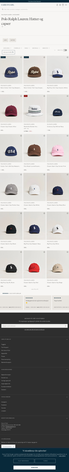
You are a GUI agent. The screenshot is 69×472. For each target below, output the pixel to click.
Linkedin (3, 411)
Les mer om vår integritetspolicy (34, 329)
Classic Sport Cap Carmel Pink (56, 166)
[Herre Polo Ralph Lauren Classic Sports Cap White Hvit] (34, 187)
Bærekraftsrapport (6, 362)
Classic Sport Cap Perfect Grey (10, 205)
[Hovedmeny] (66, 5)
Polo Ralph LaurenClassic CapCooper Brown (31, 166)
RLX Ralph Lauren (52, 124)
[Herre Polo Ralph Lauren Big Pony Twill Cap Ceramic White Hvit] (57, 70)
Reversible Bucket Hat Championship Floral (30, 126)
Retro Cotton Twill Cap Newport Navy (10, 88)
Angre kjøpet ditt (5, 383)
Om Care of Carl (5, 350)
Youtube (3, 408)
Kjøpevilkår (4, 353)
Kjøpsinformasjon (6, 374)
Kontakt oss (4, 377)
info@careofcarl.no (11, 426)
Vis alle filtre (7, 52)
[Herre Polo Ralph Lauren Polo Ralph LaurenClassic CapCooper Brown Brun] (34, 148)
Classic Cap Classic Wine (8, 126)
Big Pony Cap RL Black (7, 282)
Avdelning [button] (6, 48)
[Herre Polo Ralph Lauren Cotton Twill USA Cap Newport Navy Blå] (11, 148)
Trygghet (3, 344)
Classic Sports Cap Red (31, 282)
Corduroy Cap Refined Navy (55, 126)
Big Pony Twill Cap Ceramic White (57, 88)
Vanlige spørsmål (6, 380)
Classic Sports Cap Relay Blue (56, 205)
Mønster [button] (45, 48)
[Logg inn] (57, 5)
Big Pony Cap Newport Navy (32, 244)
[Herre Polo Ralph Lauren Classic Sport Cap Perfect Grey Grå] (11, 187)
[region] (34, 302)
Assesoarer (16, 14)
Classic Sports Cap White (31, 205)
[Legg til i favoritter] (21, 58)
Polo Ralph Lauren (6, 14)
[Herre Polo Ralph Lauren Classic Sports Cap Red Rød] (34, 264)
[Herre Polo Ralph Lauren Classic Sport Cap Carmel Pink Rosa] (57, 148)
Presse (3, 356)
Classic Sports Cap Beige (54, 282)
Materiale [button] (35, 48)
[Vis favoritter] (60, 5)
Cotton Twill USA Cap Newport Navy (10, 166)
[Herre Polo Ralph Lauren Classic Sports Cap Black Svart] (11, 226)
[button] (54, 50)
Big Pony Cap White (53, 244)
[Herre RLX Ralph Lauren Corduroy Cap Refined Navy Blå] (57, 108)
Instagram (4, 402)
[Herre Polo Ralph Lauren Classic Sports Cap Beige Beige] (57, 264)
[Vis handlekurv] (63, 4)
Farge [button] (26, 48)
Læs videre (62, 456)
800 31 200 (9, 428)
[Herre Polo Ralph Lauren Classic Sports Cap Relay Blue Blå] (57, 187)
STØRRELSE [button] (17, 48)
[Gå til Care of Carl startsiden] (7, 5)
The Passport (4, 347)
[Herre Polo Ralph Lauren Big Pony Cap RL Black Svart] (11, 264)
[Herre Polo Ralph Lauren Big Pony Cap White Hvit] (57, 226)
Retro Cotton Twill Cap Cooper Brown (33, 88)
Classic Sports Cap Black (8, 244)
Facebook (3, 405)
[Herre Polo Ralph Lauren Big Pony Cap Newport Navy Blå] (34, 226)
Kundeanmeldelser (6, 386)
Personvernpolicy (5, 359)
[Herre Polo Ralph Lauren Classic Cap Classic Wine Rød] (11, 108)
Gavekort (3, 389)
